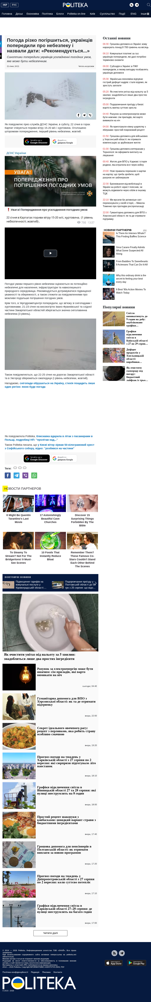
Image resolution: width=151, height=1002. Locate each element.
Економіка (33, 13)
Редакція (35, 972)
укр (5, 5)
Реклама (46, 972)
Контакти (58, 972)
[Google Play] (136, 963)
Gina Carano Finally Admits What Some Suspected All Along (130, 250)
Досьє (19, 13)
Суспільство (107, 13)
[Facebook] (78, 115)
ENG (133, 13)
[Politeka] (75, 5)
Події (122, 13)
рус (14, 5)
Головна (7, 13)
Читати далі (50, 933)
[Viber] (90, 115)
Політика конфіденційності (15, 972)
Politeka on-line (76, 13)
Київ (92, 13)
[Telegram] (137, 5)
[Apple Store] (114, 963)
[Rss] (131, 5)
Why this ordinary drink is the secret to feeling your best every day (131, 278)
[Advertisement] (50, 411)
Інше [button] (144, 13)
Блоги (60, 13)
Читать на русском (86, 66)
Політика (47, 13)
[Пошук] (149, 5)
